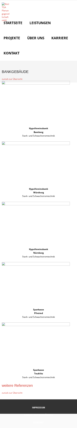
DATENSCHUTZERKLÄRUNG (38, 414)
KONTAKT (38, 422)
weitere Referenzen (17, 385)
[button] (12, 79)
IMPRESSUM (38, 407)
